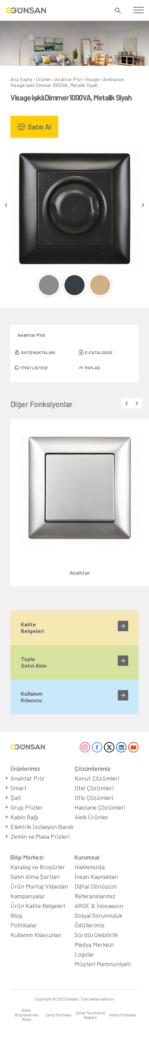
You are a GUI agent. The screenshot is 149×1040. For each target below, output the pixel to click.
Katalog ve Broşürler (37, 867)
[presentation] (6, 205)
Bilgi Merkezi (27, 857)
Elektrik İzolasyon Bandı (41, 826)
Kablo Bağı (24, 817)
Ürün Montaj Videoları (39, 886)
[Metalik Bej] (100, 285)
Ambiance (113, 79)
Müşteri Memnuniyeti (102, 964)
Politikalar (23, 925)
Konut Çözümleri (96, 778)
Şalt (15, 797)
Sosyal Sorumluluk (98, 915)
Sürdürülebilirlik (96, 934)
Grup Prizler (26, 807)
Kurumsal (86, 857)
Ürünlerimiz (25, 768)
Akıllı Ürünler (91, 817)
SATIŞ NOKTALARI (38, 352)
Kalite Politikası (122, 1015)
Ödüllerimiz (89, 925)
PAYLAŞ (92, 367)
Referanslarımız (94, 896)
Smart (18, 788)
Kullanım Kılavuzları (35, 934)
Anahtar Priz (68, 79)
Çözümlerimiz (92, 768)
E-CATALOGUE (99, 352)
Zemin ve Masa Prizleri (40, 836)
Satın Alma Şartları (35, 876)
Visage (92, 79)
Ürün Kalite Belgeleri (37, 905)
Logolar (84, 954)
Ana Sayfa (21, 79)
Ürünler (43, 79)
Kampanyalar (27, 896)
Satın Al (39, 127)
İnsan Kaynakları (96, 876)
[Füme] (74, 285)
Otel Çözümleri (94, 788)
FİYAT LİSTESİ (34, 367)
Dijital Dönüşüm (95, 886)
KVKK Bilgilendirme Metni (26, 1015)
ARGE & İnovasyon (98, 905)
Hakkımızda (89, 867)
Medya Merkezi (94, 944)
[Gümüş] (49, 285)
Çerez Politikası (58, 1015)
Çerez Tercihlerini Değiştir (90, 1015)
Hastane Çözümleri (99, 807)
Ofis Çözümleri (93, 797)
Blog (16, 915)
